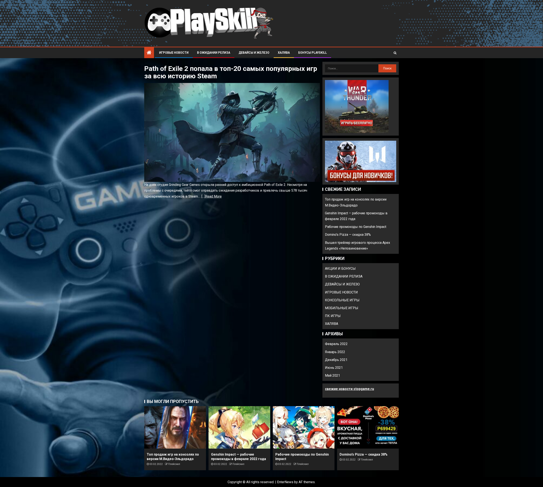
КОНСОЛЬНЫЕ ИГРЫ (342, 300)
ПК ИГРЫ (333, 316)
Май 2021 (332, 375)
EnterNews (285, 482)
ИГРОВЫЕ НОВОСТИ (174, 52)
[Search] (395, 53)
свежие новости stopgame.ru (349, 389)
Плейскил (174, 464)
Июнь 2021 (334, 368)
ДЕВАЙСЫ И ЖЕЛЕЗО (254, 52)
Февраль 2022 (336, 344)
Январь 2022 (335, 352)
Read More (213, 196)
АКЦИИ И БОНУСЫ (340, 269)
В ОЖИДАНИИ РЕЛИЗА (213, 52)
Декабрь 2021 (336, 360)
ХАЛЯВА (284, 52)
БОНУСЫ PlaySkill (312, 52)
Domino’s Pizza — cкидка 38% (348, 235)
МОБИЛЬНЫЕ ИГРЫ (341, 308)
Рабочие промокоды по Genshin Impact (355, 227)
